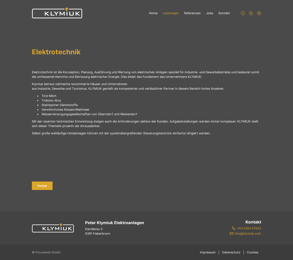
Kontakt (224, 13)
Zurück (42, 185)
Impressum (208, 252)
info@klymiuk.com (248, 233)
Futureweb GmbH (48, 252)
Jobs (209, 13)
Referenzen (192, 13)
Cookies (252, 252)
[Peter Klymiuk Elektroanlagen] (53, 228)
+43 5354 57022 (249, 228)
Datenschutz (231, 252)
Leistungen (171, 13)
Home (153, 13)
